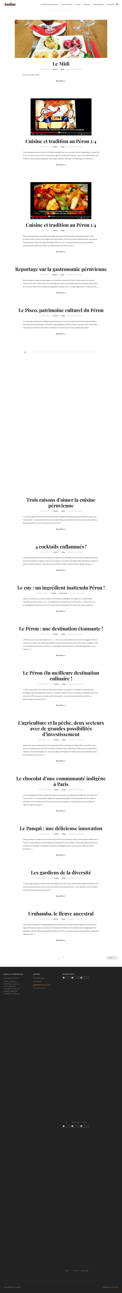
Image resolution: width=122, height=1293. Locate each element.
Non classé (63, 593)
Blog (62, 147)
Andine (10, 4)
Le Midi (61, 63)
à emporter (86, 4)
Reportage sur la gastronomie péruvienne (61, 269)
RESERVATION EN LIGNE (41, 985)
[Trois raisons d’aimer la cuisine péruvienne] (61, 422)
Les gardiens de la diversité (61, 872)
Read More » (61, 81)
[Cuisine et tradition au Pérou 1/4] (61, 200)
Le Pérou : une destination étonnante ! (61, 628)
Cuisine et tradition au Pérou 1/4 (61, 225)
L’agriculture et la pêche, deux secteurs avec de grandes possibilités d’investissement (61, 728)
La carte (77, 4)
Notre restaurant (66, 4)
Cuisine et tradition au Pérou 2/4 (60, 141)
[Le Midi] (61, 39)
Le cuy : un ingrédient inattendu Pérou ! (61, 587)
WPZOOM (114, 1287)
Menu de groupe (98, 4)
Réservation (110, 4)
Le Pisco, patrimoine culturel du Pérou (61, 310)
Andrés (55, 69)
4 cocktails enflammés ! (61, 546)
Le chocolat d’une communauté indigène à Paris (61, 781)
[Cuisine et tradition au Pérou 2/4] (61, 117)
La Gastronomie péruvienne (49, 4)
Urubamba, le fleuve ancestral (61, 913)
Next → (112, 958)
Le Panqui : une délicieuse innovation (61, 828)
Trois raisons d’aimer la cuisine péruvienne (61, 503)
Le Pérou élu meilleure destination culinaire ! (61, 676)
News (63, 69)
